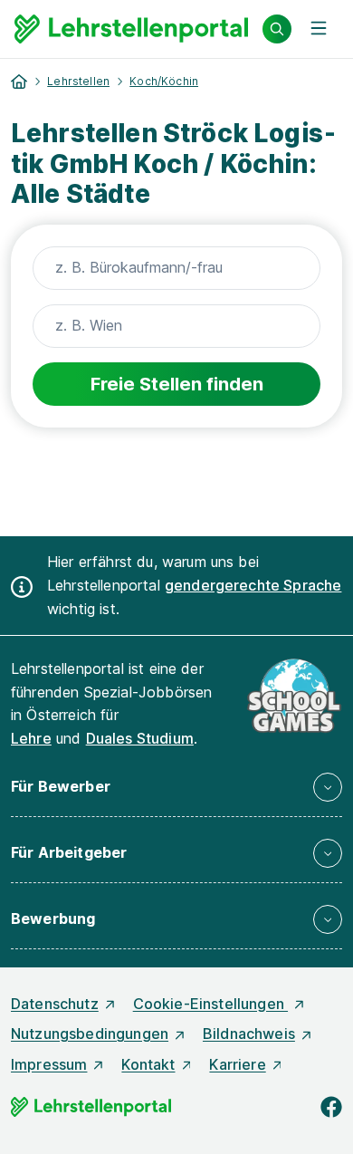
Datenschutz (55, 1004)
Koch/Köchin (163, 81)
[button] (176, 787)
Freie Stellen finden (177, 384)
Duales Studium (140, 738)
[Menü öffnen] (319, 29)
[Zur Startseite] (131, 28)
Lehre (31, 738)
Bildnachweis (249, 1033)
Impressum (49, 1064)
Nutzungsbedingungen (89, 1033)
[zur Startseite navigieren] (19, 81)
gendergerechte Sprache (253, 585)
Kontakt (148, 1064)
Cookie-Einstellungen (210, 1004)
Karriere (237, 1064)
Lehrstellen (78, 81)
